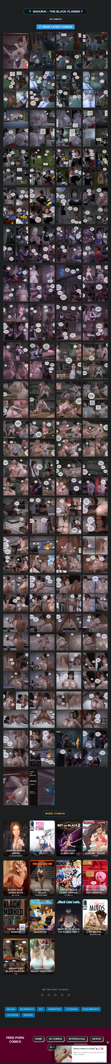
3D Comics (55, 19)
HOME (38, 1039)
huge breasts (91, 1009)
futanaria (71, 1009)
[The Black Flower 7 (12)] (95, 128)
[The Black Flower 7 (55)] (68, 554)
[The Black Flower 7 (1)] (15, 50)
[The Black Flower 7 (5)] (15, 89)
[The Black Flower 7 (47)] (68, 477)
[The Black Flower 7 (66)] (42, 670)
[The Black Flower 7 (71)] (68, 709)
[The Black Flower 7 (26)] (42, 283)
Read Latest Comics (57, 26)
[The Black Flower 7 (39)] (68, 399)
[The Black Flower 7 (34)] (42, 360)
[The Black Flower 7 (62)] (42, 632)
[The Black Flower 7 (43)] (68, 438)
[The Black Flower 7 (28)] (95, 283)
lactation (12, 1015)
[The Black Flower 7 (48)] (95, 477)
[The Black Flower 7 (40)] (95, 399)
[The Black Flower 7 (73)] (15, 748)
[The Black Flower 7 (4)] (95, 50)
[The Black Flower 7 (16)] (95, 167)
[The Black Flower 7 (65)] (15, 670)
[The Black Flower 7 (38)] (42, 399)
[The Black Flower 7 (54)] (42, 554)
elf (41, 1009)
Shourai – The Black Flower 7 (58, 11)
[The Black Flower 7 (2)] (42, 50)
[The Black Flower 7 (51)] (68, 515)
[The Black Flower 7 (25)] (15, 283)
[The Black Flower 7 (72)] (95, 709)
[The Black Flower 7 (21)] (15, 244)
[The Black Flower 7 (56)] (95, 554)
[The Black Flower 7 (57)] (15, 593)
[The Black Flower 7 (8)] (95, 89)
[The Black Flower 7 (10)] (42, 128)
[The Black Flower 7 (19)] (68, 205)
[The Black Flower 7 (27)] (68, 283)
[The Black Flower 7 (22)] (42, 244)
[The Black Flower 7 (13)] (15, 167)
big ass (11, 1009)
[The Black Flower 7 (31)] (68, 322)
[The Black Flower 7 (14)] (42, 167)
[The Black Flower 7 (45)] (15, 477)
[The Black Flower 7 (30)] (42, 322)
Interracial (77, 1039)
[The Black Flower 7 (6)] (42, 89)
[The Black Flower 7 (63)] (68, 632)
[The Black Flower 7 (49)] (15, 515)
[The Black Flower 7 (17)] (15, 205)
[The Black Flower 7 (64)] (95, 632)
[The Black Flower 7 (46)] (42, 477)
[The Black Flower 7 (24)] (95, 244)
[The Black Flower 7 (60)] (95, 593)
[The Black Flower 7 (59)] (68, 593)
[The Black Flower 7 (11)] (68, 128)
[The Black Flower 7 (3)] (68, 50)
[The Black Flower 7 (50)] (42, 515)
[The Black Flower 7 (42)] (42, 438)
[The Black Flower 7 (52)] (95, 515)
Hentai (96, 1039)
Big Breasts (27, 1009)
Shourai (28, 1015)
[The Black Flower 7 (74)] (42, 748)
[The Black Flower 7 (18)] (42, 205)
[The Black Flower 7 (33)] (15, 360)
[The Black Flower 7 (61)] (15, 632)
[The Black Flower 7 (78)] (42, 787)
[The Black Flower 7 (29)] (15, 322)
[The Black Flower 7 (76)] (95, 748)
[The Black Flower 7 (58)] (42, 593)
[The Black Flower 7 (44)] (95, 438)
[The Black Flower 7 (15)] (68, 167)
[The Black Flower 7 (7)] (68, 89)
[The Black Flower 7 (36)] (95, 360)
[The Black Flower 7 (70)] (42, 709)
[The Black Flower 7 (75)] (68, 748)
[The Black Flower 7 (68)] (95, 670)
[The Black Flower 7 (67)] (68, 670)
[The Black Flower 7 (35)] (68, 360)
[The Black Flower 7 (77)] (15, 787)
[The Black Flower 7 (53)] (15, 554)
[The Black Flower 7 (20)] (95, 205)
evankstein (54, 1009)
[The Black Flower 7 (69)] (15, 709)
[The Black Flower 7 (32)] (95, 322)
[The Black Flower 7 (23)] (68, 244)
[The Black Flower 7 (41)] (15, 438)
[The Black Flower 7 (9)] (15, 128)
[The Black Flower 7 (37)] (15, 399)
